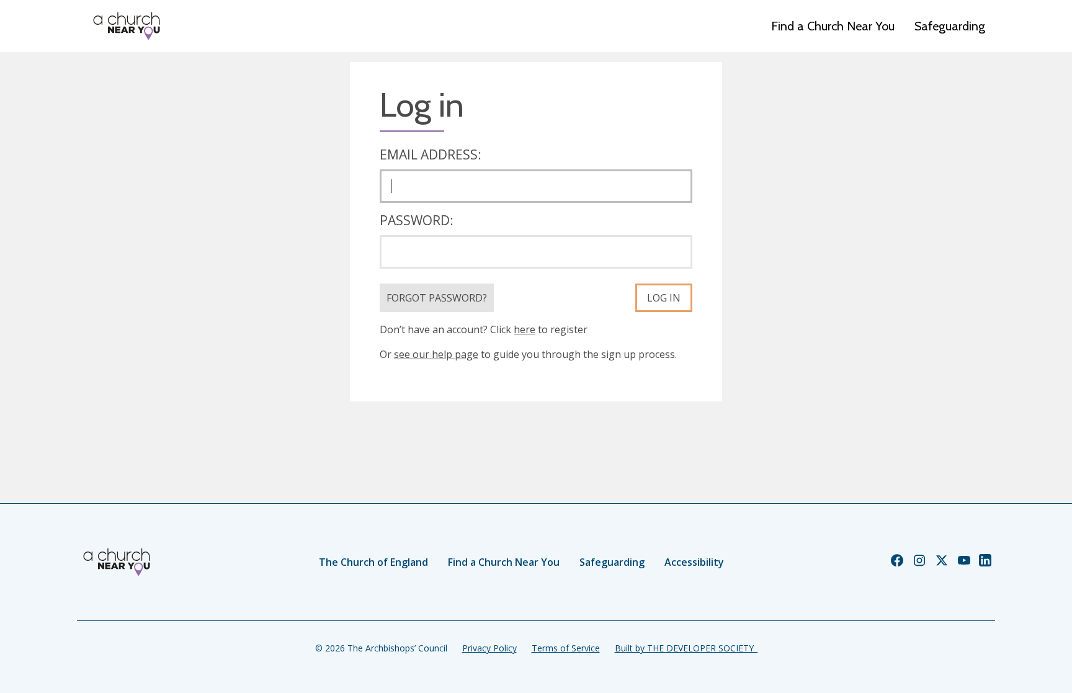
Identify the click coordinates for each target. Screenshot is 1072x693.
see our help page (436, 354)
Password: (416, 220)
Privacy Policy (489, 648)
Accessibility (694, 562)
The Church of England (373, 562)
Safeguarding (949, 26)
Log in (664, 298)
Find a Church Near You (833, 26)
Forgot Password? (436, 298)
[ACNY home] (126, 26)
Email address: (430, 154)
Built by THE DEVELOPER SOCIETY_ (686, 648)
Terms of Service (566, 648)
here (524, 329)
